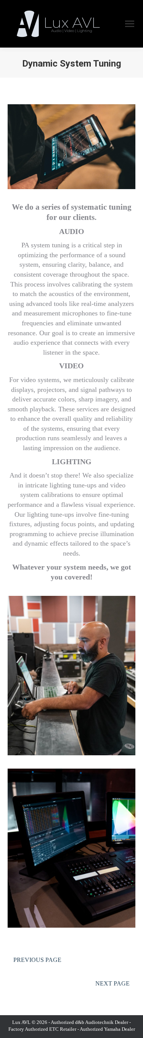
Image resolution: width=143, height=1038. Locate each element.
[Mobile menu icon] (129, 23)
